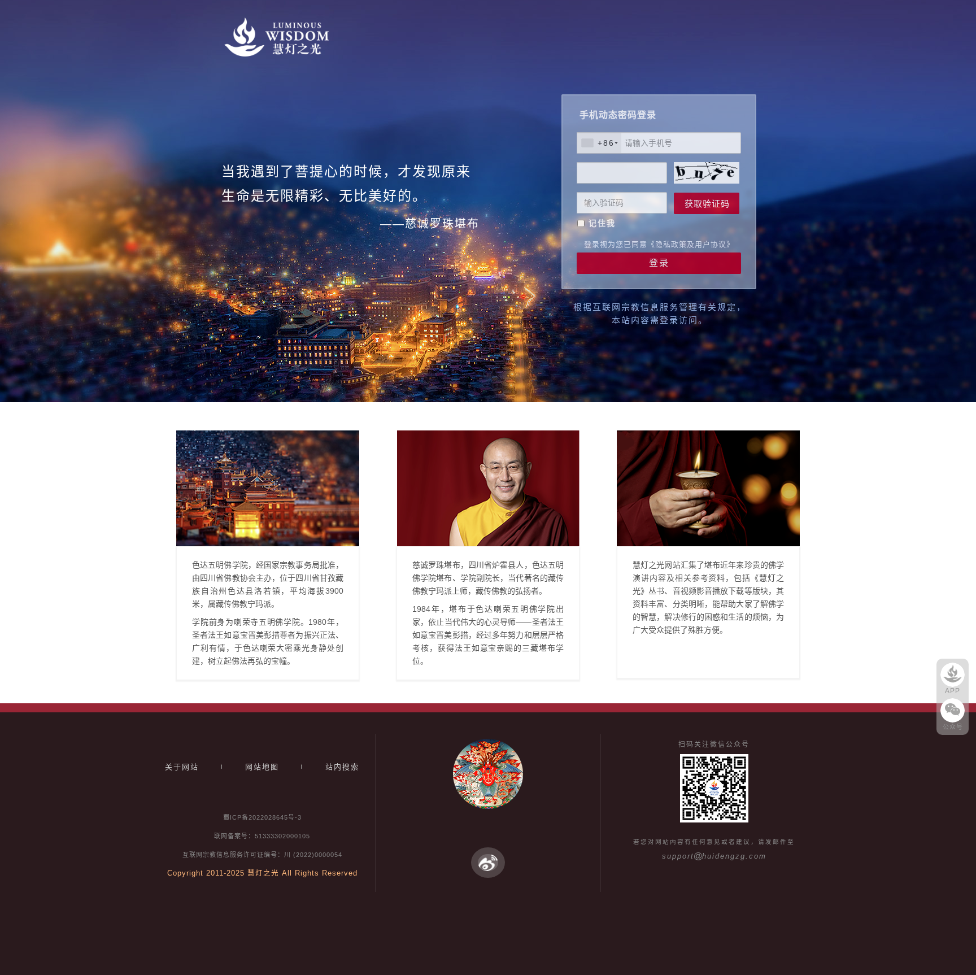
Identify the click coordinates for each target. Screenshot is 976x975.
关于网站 (182, 767)
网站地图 (262, 767)
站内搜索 (342, 767)
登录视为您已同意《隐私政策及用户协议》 (659, 244)
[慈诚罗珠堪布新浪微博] (488, 862)
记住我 (602, 223)
